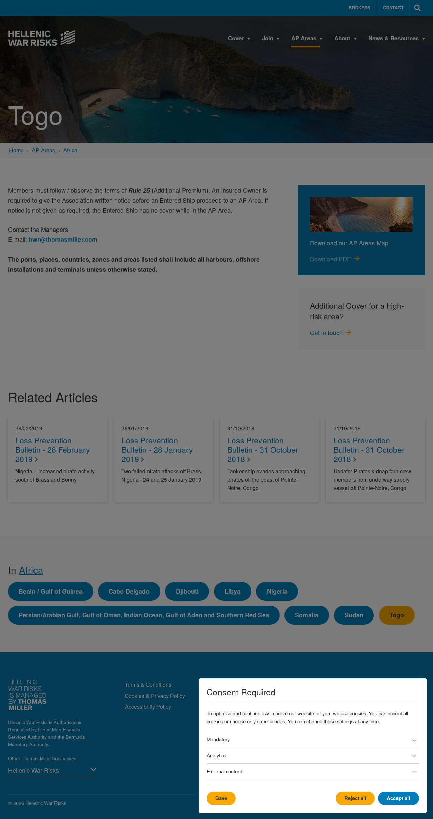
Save (221, 798)
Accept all (398, 798)
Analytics (216, 755)
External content (224, 771)
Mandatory (218, 739)
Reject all (355, 798)
